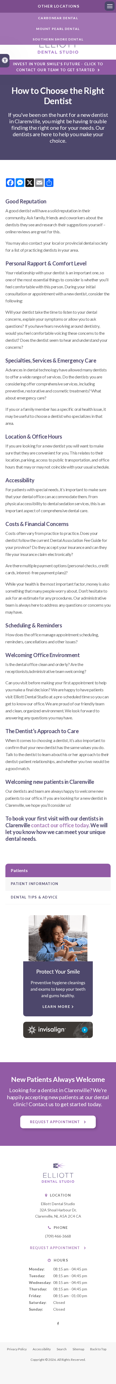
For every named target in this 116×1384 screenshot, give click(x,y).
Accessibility (42, 1349)
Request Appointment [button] (55, 1122)
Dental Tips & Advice (34, 897)
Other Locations (58, 6)
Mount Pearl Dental (58, 29)
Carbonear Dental (58, 18)
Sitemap (78, 1349)
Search (62, 1349)
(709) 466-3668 (58, 1236)
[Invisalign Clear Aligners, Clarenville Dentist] (58, 1030)
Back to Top (98, 1349)
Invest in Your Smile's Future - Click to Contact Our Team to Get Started (58, 67)
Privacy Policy (17, 1349)
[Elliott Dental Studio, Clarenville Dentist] (58, 1181)
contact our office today (59, 825)
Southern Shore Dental (58, 39)
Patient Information (35, 883)
